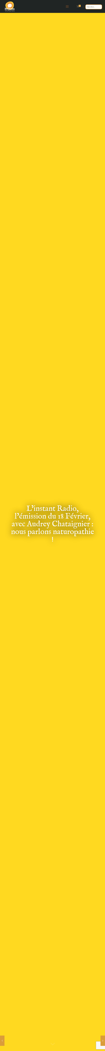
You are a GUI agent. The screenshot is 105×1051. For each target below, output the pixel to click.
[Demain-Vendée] (10, 6)
